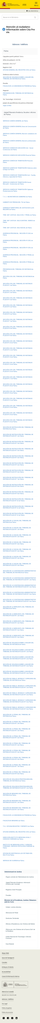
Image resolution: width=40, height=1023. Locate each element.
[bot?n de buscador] (35, 17)
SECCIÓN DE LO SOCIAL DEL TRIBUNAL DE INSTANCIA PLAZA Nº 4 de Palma (17, 550)
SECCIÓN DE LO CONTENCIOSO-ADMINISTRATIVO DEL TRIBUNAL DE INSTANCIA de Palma (19, 571)
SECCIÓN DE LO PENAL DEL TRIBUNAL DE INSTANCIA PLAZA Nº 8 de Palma (16, 772)
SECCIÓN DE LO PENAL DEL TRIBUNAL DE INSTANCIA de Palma (16, 715)
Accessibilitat (6, 972)
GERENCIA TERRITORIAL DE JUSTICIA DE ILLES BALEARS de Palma (18, 208)
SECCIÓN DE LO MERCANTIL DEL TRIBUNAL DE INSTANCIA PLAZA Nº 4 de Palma (18, 636)
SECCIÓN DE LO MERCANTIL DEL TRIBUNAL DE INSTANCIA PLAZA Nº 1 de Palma (18, 614)
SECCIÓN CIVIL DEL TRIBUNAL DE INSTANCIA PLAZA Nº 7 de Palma (17, 320)
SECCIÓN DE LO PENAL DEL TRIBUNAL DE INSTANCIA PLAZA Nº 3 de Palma (16, 737)
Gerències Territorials (12, 918)
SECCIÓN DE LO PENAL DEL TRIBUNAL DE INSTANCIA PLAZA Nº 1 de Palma (16, 722)
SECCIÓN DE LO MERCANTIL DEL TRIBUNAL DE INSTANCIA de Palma (18, 607)
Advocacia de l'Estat (12, 912)
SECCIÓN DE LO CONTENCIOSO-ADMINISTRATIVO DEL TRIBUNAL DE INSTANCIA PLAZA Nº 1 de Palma (19, 578)
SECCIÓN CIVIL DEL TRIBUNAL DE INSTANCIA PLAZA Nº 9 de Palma (17, 334)
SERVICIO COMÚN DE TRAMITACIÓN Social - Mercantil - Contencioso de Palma (17, 183)
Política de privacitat (7, 1012)
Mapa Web (5, 953)
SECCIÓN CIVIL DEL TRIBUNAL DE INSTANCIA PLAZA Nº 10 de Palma (17, 341)
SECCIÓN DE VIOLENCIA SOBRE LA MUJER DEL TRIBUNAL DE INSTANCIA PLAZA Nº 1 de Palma (18, 650)
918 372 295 (13, 995)
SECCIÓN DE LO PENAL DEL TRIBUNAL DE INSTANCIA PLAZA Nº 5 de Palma (16, 751)
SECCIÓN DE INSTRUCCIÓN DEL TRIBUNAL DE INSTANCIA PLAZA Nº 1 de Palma (18, 435)
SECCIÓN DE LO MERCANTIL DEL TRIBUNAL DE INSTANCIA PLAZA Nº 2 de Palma (18, 622)
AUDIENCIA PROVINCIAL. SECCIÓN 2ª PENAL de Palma (18, 262)
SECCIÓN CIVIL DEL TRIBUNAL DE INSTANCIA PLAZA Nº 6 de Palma (17, 313)
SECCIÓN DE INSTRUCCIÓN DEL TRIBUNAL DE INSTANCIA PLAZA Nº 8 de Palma (18, 485)
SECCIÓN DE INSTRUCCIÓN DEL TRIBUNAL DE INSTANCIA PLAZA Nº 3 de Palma (18, 449)
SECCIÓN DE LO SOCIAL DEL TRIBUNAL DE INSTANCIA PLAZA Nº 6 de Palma (17, 564)
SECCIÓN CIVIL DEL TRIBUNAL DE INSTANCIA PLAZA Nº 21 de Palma (17, 399)
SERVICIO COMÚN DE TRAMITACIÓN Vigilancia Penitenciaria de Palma (18, 190)
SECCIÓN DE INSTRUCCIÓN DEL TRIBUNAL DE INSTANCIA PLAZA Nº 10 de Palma (18, 499)
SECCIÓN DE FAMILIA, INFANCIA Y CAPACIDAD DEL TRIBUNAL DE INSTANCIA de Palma (19, 679)
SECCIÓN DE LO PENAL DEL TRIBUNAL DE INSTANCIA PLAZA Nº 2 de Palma (16, 729)
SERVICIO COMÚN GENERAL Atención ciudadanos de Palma (20, 134)
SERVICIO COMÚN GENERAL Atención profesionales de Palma (19, 141)
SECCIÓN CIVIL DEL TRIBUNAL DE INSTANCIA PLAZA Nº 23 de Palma (17, 413)
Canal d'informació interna (10, 976)
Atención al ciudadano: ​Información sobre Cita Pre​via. (20, 29)
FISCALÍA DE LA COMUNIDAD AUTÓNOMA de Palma (19, 86)
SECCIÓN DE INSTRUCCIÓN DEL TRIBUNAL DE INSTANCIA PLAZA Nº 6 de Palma (18, 471)
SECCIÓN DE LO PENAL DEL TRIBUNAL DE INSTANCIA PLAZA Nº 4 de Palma (16, 744)
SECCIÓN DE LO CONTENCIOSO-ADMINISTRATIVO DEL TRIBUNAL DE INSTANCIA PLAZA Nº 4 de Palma (19, 600)
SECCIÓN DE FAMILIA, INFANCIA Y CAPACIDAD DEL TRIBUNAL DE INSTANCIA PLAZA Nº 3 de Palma (19, 701)
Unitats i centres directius (13, 907)
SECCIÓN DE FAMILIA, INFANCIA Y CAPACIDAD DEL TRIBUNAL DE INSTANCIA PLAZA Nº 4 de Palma (19, 708)
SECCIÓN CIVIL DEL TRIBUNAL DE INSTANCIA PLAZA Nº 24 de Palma (17, 420)
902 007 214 (5, 995)
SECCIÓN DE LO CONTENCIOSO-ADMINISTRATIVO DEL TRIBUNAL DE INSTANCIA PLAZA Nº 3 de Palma (19, 593)
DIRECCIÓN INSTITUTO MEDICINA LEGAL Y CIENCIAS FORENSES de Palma (17, 838)
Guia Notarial (10, 944)
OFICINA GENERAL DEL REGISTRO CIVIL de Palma (19, 70)
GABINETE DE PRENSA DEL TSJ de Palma (16, 202)
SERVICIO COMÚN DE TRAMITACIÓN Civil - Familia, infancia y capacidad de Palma (19, 176)
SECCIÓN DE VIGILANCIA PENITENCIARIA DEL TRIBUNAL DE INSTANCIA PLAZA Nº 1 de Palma (18, 787)
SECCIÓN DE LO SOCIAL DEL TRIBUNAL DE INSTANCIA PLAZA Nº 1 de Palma (17, 528)
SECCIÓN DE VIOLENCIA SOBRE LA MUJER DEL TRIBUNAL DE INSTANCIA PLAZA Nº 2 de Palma (18, 657)
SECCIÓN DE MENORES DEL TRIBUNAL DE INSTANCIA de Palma (17, 794)
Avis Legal (4, 1003)
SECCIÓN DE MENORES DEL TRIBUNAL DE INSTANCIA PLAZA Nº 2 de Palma (17, 808)
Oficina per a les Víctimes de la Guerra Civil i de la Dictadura (20, 930)
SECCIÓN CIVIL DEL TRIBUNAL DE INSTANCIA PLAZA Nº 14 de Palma (17, 363)
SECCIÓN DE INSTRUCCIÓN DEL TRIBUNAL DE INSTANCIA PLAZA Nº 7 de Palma (18, 478)
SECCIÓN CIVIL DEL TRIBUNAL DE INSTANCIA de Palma (18, 277)
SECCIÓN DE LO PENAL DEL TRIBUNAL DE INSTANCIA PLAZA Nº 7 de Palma (16, 765)
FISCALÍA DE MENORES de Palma (13, 820)
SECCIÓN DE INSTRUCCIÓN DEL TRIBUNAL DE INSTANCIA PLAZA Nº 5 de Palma (18, 464)
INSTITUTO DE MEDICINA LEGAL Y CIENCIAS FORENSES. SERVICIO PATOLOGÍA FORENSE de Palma (18, 846)
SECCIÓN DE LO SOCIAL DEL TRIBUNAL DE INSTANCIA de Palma (17, 521)
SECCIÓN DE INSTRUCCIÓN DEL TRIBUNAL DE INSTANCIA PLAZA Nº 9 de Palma (18, 492)
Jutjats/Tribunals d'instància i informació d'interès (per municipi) (18, 883)
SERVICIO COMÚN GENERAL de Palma (15, 121)
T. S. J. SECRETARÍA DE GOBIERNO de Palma (17, 196)
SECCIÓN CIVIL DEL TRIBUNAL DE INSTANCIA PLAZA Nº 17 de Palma (17, 377)
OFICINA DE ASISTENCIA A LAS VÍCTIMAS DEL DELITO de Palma (17, 854)
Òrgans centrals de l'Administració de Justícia (20, 877)
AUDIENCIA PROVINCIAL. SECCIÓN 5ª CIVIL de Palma (18, 248)
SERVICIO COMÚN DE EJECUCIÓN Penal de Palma (19, 155)
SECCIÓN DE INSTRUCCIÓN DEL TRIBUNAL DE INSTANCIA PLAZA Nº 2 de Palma (18, 442)
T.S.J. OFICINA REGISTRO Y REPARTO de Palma (18, 826)
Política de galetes (7, 1008)
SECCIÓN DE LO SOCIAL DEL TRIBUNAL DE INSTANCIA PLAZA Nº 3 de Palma (17, 543)
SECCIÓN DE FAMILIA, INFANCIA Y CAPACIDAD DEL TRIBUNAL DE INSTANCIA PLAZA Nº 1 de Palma (19, 686)
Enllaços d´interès (7, 967)
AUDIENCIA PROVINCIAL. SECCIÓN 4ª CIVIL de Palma (18, 241)
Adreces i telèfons (8, 999)
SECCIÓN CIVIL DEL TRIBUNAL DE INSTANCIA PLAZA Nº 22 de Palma (17, 406)
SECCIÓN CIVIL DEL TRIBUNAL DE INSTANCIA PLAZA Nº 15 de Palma (17, 370)
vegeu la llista (7, 105)
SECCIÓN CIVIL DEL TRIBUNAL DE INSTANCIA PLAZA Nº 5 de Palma (17, 306)
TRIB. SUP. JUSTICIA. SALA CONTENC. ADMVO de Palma (19, 221)
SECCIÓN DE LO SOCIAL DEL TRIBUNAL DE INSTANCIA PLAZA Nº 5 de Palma (17, 557)
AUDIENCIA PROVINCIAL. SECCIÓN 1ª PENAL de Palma (18, 255)
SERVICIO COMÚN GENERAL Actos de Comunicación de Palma (19, 127)
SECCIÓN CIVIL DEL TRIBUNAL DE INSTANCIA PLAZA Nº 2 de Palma (17, 291)
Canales (4, 962)
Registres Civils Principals (13, 889)
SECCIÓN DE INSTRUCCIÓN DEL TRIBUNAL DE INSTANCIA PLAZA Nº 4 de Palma (18, 456)
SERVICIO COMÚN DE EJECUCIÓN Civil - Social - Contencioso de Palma (18, 148)
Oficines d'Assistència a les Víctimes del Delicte (20, 924)
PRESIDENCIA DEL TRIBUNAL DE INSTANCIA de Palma (18, 94)
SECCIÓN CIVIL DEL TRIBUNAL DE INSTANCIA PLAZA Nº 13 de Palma (17, 356)
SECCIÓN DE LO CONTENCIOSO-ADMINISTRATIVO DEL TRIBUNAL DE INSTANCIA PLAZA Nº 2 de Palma (19, 586)
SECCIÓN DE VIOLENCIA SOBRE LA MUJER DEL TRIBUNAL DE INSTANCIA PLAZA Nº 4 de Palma (18, 672)
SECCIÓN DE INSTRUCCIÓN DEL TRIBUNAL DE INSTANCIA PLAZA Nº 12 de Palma (18, 514)
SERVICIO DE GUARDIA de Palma (13, 860)
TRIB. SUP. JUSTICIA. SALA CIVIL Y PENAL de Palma (19, 215)
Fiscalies (8, 895)
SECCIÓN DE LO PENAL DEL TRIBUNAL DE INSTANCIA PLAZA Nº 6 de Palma (16, 758)
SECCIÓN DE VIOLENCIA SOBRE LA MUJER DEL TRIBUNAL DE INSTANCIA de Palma (18, 78)
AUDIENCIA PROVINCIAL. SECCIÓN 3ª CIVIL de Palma (18, 234)
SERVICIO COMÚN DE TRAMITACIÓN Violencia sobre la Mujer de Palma (20, 168)
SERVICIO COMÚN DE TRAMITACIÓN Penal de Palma (18, 161)
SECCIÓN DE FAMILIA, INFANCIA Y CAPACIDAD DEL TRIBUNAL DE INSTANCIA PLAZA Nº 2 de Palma (19, 693)
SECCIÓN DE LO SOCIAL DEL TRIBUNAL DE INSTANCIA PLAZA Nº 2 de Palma (17, 535)
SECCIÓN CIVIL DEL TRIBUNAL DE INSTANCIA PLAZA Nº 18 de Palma (17, 385)
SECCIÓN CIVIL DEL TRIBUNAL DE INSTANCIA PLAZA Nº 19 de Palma (17, 392)
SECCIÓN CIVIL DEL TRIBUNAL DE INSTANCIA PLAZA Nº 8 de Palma (17, 327)
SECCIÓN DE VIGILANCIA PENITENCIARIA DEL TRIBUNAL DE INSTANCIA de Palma (18, 780)
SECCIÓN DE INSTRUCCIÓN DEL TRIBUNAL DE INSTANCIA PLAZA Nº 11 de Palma (18, 507)
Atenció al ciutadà (8, 992)
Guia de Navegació (8, 958)
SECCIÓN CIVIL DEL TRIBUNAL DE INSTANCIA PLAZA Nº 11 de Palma (17, 349)
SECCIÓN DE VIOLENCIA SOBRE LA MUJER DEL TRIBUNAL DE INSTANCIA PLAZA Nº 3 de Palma (18, 665)
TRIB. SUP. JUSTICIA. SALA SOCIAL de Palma (17, 227)
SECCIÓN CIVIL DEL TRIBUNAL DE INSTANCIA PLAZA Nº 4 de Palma (17, 298)
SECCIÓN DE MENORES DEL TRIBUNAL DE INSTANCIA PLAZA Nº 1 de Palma (17, 801)
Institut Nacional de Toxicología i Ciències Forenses (18, 937)
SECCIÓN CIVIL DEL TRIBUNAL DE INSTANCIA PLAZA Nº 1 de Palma (17, 284)
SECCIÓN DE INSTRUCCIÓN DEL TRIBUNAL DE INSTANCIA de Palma (18, 428)
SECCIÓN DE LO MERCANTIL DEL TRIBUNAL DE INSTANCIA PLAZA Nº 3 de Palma (18, 629)
